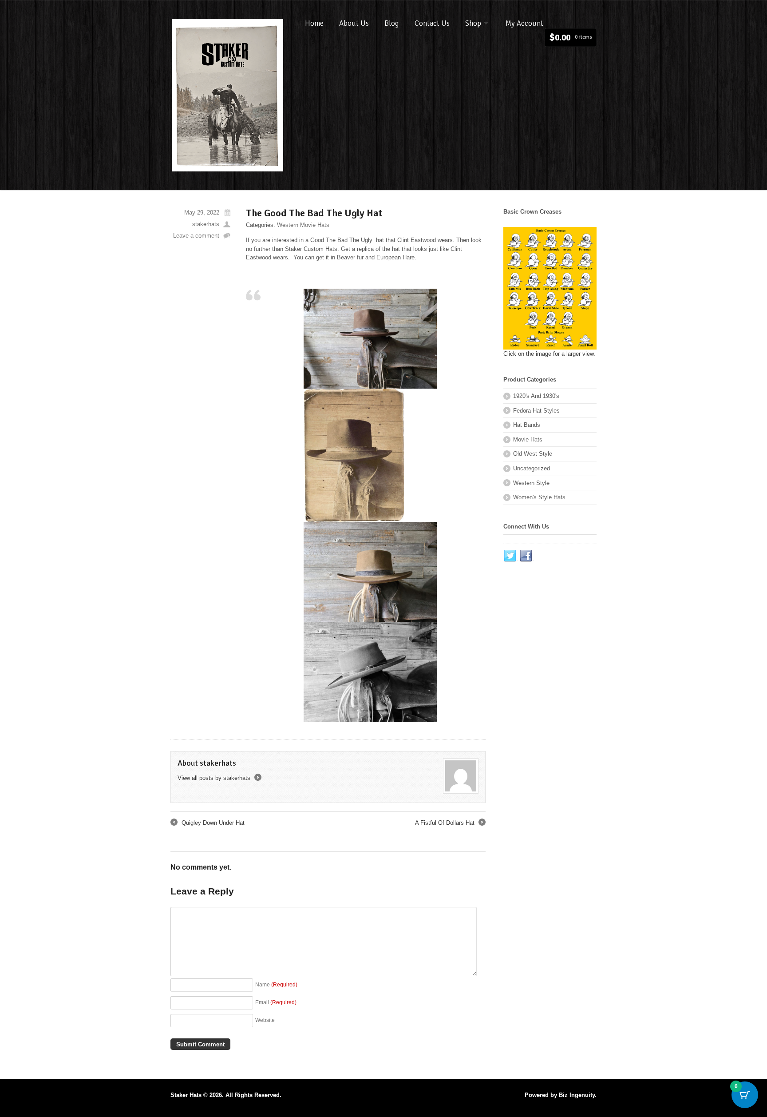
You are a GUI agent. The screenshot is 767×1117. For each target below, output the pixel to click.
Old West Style (532, 453)
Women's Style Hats (539, 497)
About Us (354, 23)
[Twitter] (510, 556)
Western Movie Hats (303, 225)
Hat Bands (526, 424)
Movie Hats (527, 439)
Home (314, 23)
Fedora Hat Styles (536, 410)
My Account (524, 23)
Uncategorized (531, 468)
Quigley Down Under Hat (207, 823)
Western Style (531, 483)
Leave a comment (196, 235)
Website (265, 1020)
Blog (391, 23)
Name (276, 984)
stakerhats (205, 224)
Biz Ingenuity (577, 1095)
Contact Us (432, 23)
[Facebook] (526, 556)
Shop (473, 23)
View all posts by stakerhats (219, 778)
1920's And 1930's (536, 396)
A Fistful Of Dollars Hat (449, 823)
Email (276, 1002)
